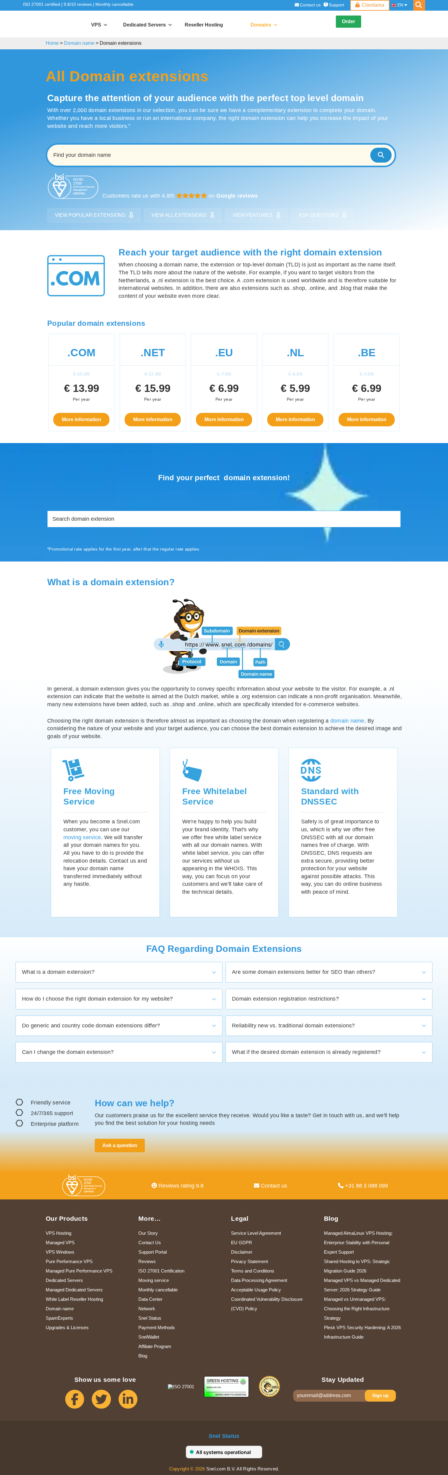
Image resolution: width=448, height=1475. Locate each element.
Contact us (310, 4)
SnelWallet (148, 1336)
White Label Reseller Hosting (74, 1299)
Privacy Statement (249, 1261)
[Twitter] (105, 1402)
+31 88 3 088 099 (365, 1186)
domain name (347, 721)
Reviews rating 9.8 (180, 1186)
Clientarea (373, 5)
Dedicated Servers (64, 1280)
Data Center (150, 1299)
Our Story (148, 1233)
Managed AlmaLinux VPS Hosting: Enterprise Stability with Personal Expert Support (358, 1242)
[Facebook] (78, 1402)
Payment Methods (156, 1327)
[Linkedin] (132, 1402)
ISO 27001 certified (41, 4)
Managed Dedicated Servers (74, 1289)
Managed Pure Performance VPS (79, 1270)
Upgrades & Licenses (67, 1327)
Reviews (147, 1261)
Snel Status (149, 1318)
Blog (142, 1355)
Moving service (153, 1280)
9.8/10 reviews (78, 4)
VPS (96, 24)
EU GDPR (241, 1242)
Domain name (60, 1308)
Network (146, 1308)
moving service (82, 837)
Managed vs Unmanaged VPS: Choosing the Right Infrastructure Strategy (356, 1309)
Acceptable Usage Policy (256, 1289)
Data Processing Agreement (259, 1280)
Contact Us (149, 1242)
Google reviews (237, 196)
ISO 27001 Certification (161, 1270)
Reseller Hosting (204, 24)
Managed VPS (60, 1242)
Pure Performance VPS (69, 1261)
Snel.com (51, 24)
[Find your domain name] (381, 155)
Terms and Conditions (252, 1270)
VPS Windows (60, 1252)
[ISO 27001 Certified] (85, 1187)
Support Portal (152, 1252)
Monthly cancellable (114, 4)
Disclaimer (241, 1252)
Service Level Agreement (256, 1233)
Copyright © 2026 (187, 1468)
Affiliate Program (154, 1346)
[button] (119, 972)
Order (348, 21)
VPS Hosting (58, 1233)
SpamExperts (59, 1318)
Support (336, 4)
